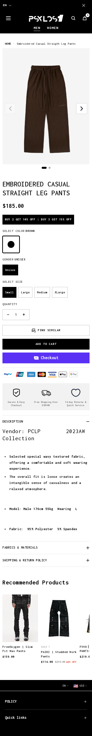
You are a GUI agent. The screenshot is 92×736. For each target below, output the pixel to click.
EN (5, 5)
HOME (8, 43)
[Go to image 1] (44, 168)
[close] (84, 5)
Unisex (10, 269)
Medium (42, 292)
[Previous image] (10, 108)
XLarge (60, 292)
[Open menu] (8, 18)
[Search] (73, 18)
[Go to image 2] (50, 168)
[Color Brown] (11, 244)
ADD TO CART (46, 343)
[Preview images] (20, 633)
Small (9, 292)
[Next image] (81, 108)
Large (25, 292)
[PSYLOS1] (46, 18)
